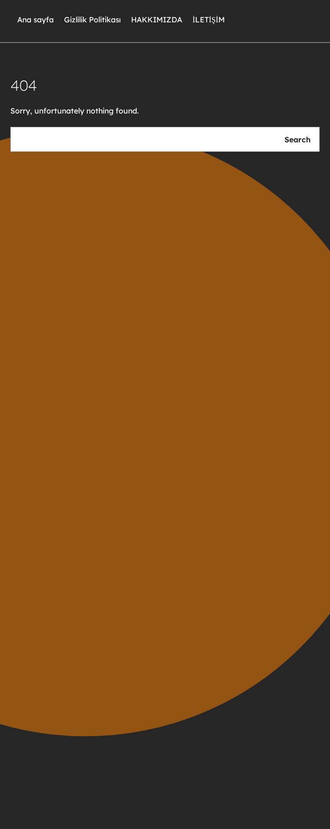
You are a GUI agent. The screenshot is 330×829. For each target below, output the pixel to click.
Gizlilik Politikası (92, 19)
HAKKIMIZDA (156, 19)
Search (297, 139)
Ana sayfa (35, 19)
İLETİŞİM (208, 19)
